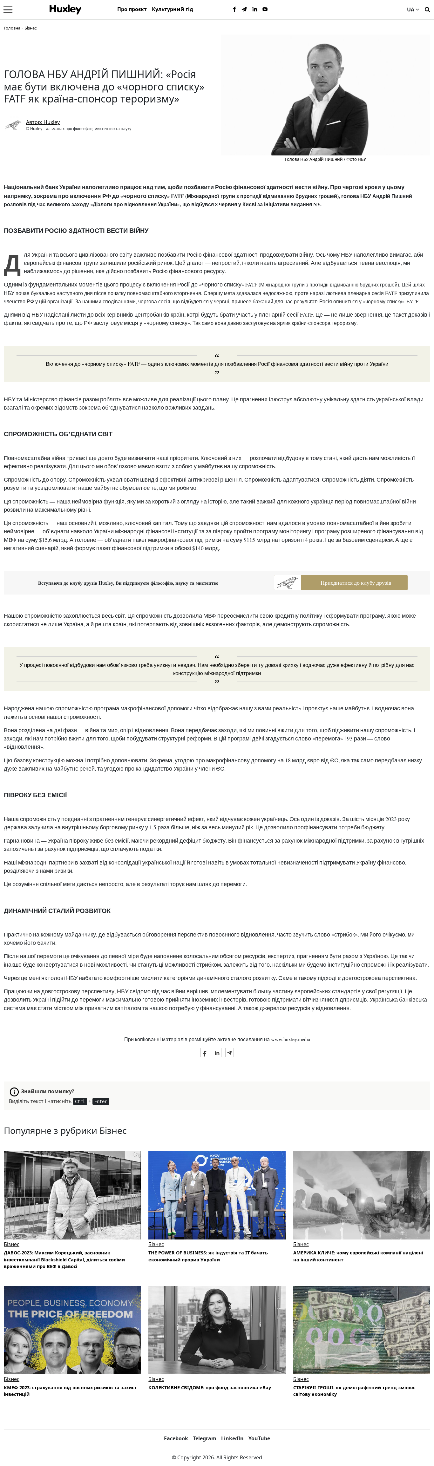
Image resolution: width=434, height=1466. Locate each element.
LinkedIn (232, 1438)
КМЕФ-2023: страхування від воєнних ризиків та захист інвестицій (70, 1390)
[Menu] (8, 9)
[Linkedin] (255, 9)
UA (410, 9)
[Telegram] (245, 9)
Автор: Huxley (43, 122)
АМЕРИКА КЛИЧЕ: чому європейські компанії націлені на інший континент (358, 1256)
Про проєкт (132, 9)
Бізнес (30, 28)
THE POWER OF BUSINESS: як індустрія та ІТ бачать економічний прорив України (208, 1256)
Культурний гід (172, 9)
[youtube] (265, 9)
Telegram (204, 1438)
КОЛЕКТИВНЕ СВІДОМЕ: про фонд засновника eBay (209, 1387)
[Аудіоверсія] (216, 1195)
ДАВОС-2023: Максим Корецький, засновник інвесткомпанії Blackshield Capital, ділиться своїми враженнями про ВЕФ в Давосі (64, 1259)
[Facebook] (234, 9)
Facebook (176, 1438)
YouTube (259, 1438)
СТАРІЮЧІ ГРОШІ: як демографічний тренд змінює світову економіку (354, 1390)
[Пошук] (427, 8)
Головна (12, 28)
